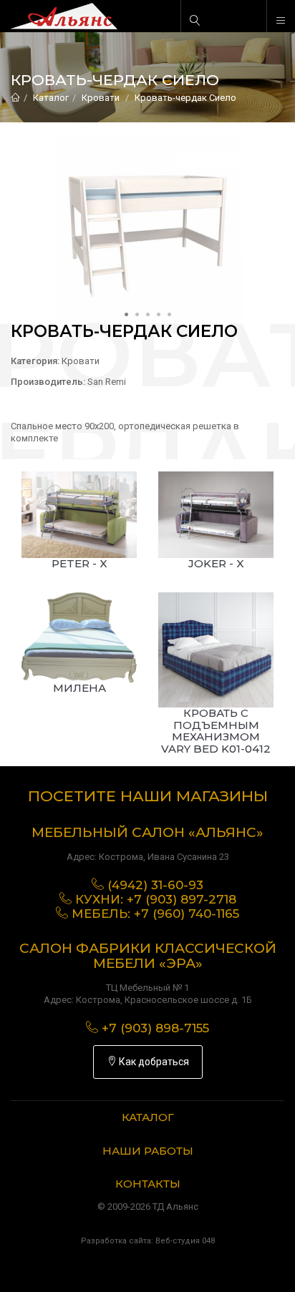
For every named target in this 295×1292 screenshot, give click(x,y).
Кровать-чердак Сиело (185, 97)
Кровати (101, 97)
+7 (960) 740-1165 (186, 913)
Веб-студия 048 (185, 1240)
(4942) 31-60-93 (155, 885)
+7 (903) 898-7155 (155, 1028)
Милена (79, 688)
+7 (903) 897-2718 (181, 899)
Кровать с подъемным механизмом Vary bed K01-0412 (216, 730)
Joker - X (216, 563)
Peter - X (79, 563)
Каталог (51, 97)
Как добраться (153, 1061)
